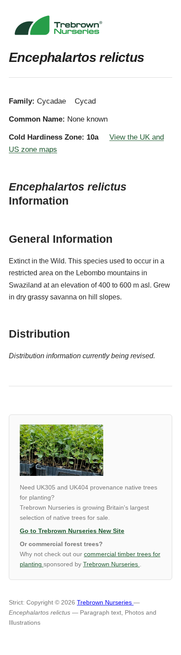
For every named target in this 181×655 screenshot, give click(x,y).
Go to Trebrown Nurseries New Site (72, 531)
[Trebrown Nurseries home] (90, 25)
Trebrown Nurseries (111, 564)
